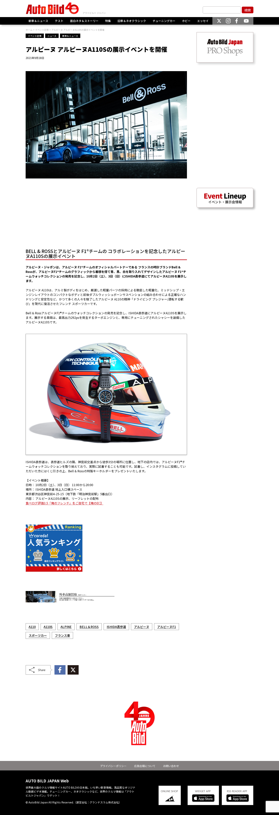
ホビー (186, 21)
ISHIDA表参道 (116, 626)
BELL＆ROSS (89, 626)
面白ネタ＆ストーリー (84, 21)
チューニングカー (164, 21)
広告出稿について (144, 766)
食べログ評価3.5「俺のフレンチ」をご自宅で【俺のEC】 (64, 503)
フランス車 (62, 635)
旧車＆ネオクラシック (131, 21)
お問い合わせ (171, 766)
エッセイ (203, 21)
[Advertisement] (106, 214)
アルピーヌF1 (166, 626)
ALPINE (66, 626)
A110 (32, 626)
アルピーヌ (141, 626)
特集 (108, 21)
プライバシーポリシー (113, 766)
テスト (59, 21)
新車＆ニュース (38, 21)
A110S (48, 626)
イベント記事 (35, 35)
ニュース (51, 35)
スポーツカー (38, 635)
